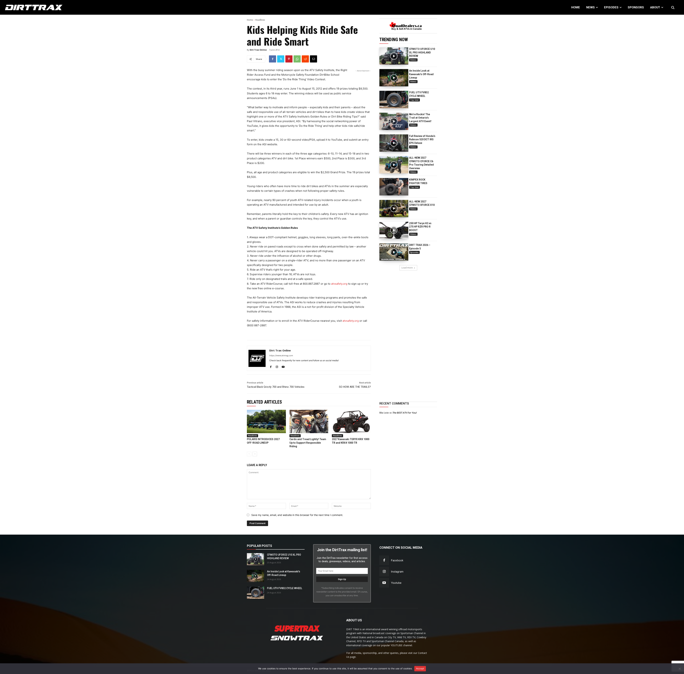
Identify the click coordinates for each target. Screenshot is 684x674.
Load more (407, 267)
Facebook (397, 560)
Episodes (414, 252)
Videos (413, 60)
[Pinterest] (288, 58)
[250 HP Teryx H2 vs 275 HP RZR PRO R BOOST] (393, 230)
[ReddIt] (305, 58)
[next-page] (255, 454)
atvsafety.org (339, 283)
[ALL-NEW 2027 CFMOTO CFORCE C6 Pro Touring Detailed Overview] (393, 164)
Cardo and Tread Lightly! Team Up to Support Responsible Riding (307, 443)
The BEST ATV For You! (404, 412)
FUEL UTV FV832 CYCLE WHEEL (284, 588)
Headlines (260, 19)
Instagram (397, 571)
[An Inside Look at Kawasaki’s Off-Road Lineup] (393, 77)
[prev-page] (249, 454)
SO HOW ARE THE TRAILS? (355, 386)
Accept (420, 668)
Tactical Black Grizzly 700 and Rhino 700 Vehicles (275, 386)
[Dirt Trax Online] (257, 358)
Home (250, 19)
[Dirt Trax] (69, 7)
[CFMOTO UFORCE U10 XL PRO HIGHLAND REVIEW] (393, 56)
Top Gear (414, 100)
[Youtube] (283, 366)
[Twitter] (280, 58)
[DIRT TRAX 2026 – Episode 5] (393, 252)
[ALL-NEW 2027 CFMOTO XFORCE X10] (393, 208)
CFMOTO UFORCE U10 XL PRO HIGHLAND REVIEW (422, 52)
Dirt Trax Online (258, 49)
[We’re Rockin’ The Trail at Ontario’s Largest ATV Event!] (393, 121)
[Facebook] (272, 58)
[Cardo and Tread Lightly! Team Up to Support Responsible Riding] (308, 421)
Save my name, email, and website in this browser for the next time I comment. (297, 514)
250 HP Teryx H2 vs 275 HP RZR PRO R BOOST (420, 227)
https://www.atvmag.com (281, 355)
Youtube (396, 582)
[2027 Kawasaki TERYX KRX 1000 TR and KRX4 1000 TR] (351, 421)
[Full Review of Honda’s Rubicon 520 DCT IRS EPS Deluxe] (393, 143)
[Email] (313, 58)
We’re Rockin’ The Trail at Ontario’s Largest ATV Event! (420, 118)
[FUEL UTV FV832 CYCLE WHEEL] (393, 99)
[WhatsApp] (297, 58)
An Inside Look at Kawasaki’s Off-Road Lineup (421, 74)
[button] (673, 7)
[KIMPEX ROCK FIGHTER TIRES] (393, 186)
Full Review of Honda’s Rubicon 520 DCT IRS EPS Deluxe (422, 139)
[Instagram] (277, 366)
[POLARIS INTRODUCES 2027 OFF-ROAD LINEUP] (266, 421)
